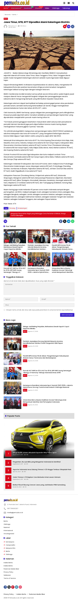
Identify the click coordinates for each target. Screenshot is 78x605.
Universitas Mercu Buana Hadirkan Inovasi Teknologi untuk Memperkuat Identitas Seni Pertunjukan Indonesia (62, 270)
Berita (5, 19)
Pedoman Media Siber (11, 569)
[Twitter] (64, 221)
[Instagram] (20, 587)
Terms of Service (10, 578)
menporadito (10, 545)
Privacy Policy (8, 572)
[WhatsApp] (72, 221)
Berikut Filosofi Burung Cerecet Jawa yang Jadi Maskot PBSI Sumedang (39, 485)
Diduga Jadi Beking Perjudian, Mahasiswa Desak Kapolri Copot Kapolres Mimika (14, 247)
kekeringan (23, 208)
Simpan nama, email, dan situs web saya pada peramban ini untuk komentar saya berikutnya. (39, 310)
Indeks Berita (8, 563)
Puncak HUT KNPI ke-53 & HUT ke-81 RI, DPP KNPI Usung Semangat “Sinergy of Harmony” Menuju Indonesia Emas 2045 (15, 270)
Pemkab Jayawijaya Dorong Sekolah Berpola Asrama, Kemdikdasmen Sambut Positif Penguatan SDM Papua (38, 247)
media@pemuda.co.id (15, 513)
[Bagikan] (72, 26)
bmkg (13, 208)
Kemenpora (10, 542)
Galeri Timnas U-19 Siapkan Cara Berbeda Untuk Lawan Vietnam (36, 477)
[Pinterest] (12, 587)
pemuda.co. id (12, 26)
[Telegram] (68, 221)
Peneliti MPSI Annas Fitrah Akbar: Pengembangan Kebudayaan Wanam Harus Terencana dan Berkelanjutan (63, 247)
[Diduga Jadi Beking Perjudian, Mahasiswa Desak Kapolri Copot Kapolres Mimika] (15, 236)
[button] (64, 3)
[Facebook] (60, 221)
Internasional (8, 530)
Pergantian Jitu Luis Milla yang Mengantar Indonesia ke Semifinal (37, 462)
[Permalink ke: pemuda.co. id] (6, 26)
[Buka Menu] (68, 3)
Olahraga (7, 524)
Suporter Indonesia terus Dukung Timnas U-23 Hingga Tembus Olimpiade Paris (42, 470)
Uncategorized (9, 534)
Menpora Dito (10, 548)
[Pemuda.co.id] (17, 3)
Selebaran (7, 575)
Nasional (7, 527)
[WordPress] (16, 587)
